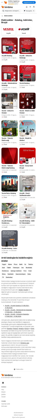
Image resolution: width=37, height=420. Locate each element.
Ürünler (3, 397)
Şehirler (3, 394)
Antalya (21, 329)
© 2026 (18, 412)
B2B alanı (4, 406)
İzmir (32, 329)
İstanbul (9, 329)
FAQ (2, 389)
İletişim (3, 392)
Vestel (21, 290)
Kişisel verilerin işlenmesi (18, 417)
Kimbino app (25, 343)
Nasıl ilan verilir (5, 404)
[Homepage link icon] (14, 369)
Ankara (15, 329)
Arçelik (25, 290)
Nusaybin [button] (29, 11)
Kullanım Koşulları (18, 415)
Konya (26, 329)
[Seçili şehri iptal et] (34, 11)
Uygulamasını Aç (29, 2)
